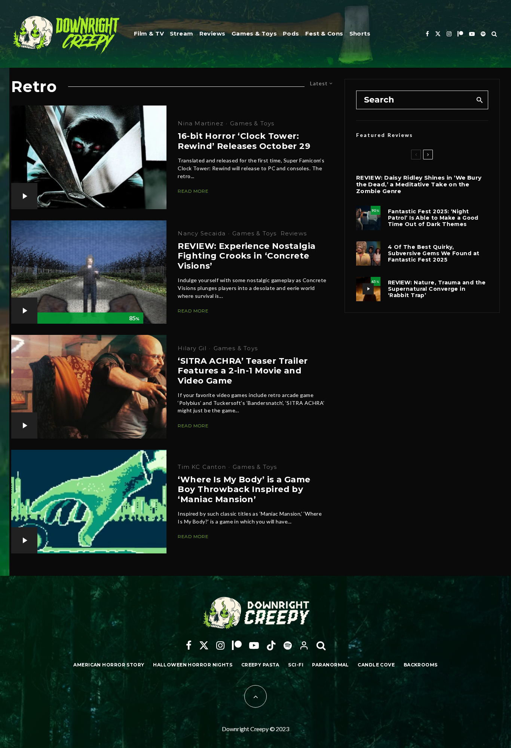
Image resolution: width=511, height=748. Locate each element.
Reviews (212, 33)
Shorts (360, 33)
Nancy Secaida (202, 233)
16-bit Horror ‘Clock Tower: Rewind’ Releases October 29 (244, 141)
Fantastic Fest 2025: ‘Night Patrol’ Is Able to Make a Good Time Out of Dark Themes (433, 217)
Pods (291, 33)
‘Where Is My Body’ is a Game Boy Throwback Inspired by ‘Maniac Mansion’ (244, 489)
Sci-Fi (295, 665)
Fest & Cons (324, 33)
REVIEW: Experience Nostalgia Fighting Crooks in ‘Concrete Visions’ (246, 256)
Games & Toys (254, 33)
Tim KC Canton (202, 466)
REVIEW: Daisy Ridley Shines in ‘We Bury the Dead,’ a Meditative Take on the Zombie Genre (419, 184)
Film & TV (149, 33)
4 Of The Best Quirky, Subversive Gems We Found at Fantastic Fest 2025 (434, 253)
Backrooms (421, 665)
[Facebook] (427, 34)
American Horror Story (108, 665)
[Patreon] (460, 34)
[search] (480, 100)
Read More (193, 191)
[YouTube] (472, 34)
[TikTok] (271, 645)
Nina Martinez (200, 123)
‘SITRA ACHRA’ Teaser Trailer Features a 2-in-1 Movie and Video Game (242, 371)
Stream (181, 33)
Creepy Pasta (260, 665)
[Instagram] (449, 34)
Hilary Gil (192, 348)
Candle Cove (376, 665)
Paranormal (330, 665)
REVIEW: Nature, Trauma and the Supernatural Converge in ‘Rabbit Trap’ (437, 289)
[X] (438, 34)
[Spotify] (483, 34)
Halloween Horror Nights (192, 665)
